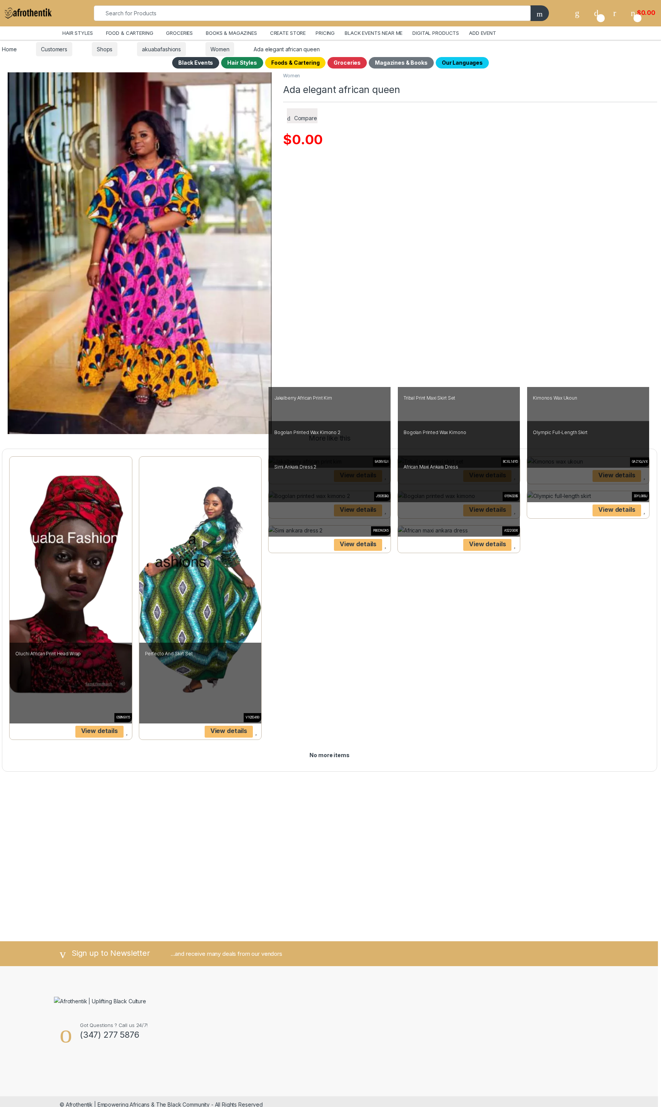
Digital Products (435, 33)
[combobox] (312, 13)
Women (219, 49)
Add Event (482, 33)
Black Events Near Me (373, 33)
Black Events (195, 62)
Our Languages (462, 62)
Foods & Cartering (295, 62)
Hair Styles (242, 62)
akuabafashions (161, 49)
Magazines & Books (401, 62)
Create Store (288, 33)
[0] (596, 12)
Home (9, 49)
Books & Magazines (231, 33)
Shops (104, 49)
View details (99, 731)
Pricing (325, 33)
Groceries (347, 62)
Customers (54, 49)
